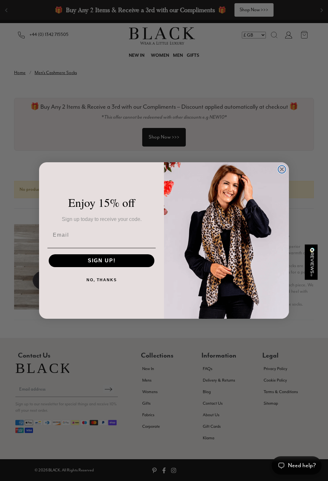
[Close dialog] (282, 169)
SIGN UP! (102, 260)
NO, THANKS (101, 280)
